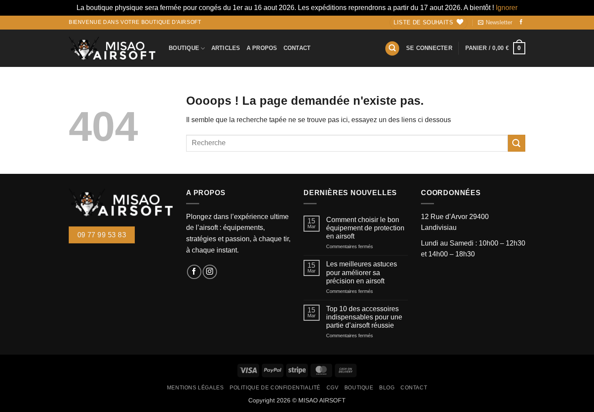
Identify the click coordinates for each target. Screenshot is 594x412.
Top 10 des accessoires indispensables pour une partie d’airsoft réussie (364, 317)
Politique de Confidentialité (275, 388)
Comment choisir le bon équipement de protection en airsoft (365, 228)
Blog (386, 388)
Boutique (184, 48)
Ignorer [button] (506, 7)
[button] (495, 22)
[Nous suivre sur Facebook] (521, 22)
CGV (333, 388)
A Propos (262, 48)
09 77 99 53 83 (102, 235)
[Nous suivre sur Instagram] (210, 272)
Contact (297, 48)
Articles (225, 48)
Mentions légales (195, 388)
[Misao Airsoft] (112, 48)
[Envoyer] (516, 143)
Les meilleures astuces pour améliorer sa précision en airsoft (361, 272)
